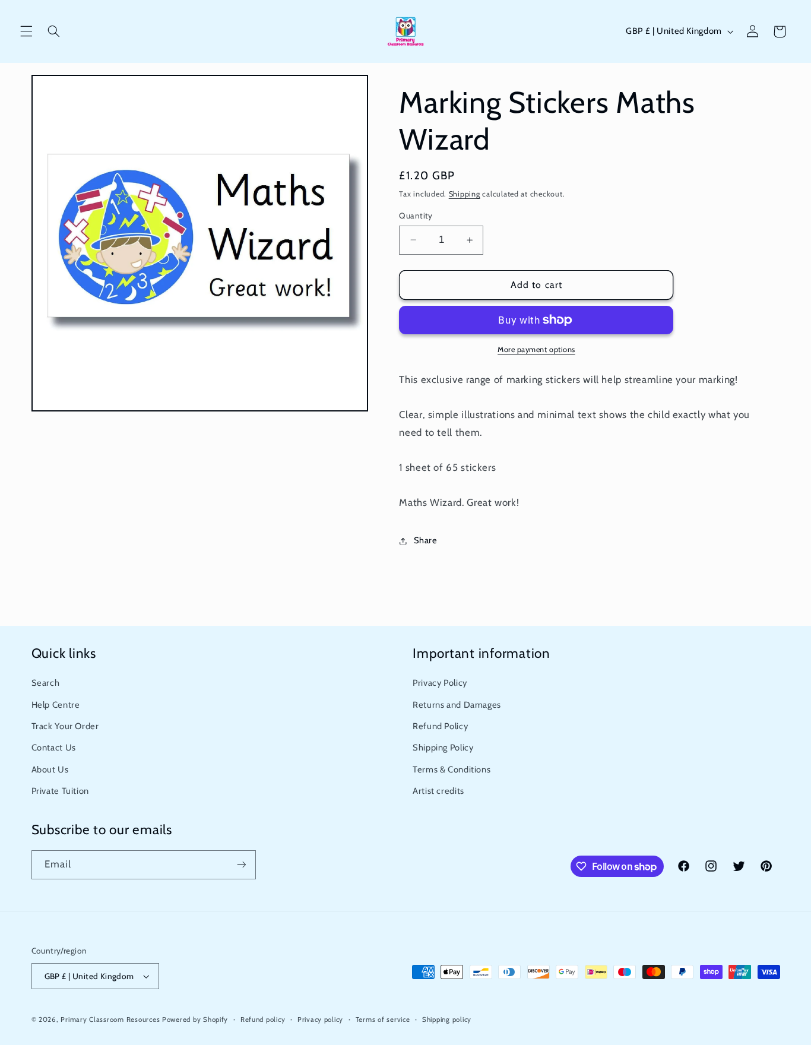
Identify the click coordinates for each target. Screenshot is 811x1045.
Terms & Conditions (451, 769)
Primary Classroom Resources (110, 1019)
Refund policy (263, 1019)
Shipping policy (446, 1019)
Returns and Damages (457, 704)
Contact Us (53, 747)
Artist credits (438, 791)
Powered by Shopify (195, 1019)
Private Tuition (60, 791)
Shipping (464, 193)
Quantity (415, 215)
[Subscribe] (241, 864)
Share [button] (425, 540)
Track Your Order (65, 726)
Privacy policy (320, 1019)
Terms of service (383, 1019)
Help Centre (55, 704)
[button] (26, 31)
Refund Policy (440, 726)
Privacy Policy (440, 682)
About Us (50, 769)
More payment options (536, 349)
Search (45, 682)
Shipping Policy (443, 747)
